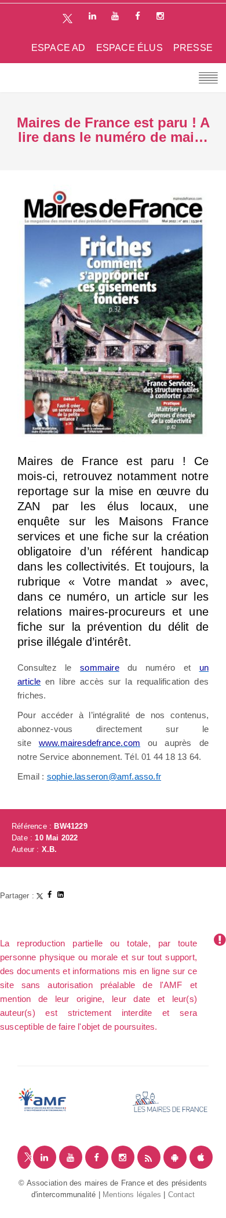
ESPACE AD (58, 48)
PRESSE (193, 48)
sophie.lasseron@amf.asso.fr (104, 776)
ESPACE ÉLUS (129, 48)
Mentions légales (132, 1194)
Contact (181, 1194)
